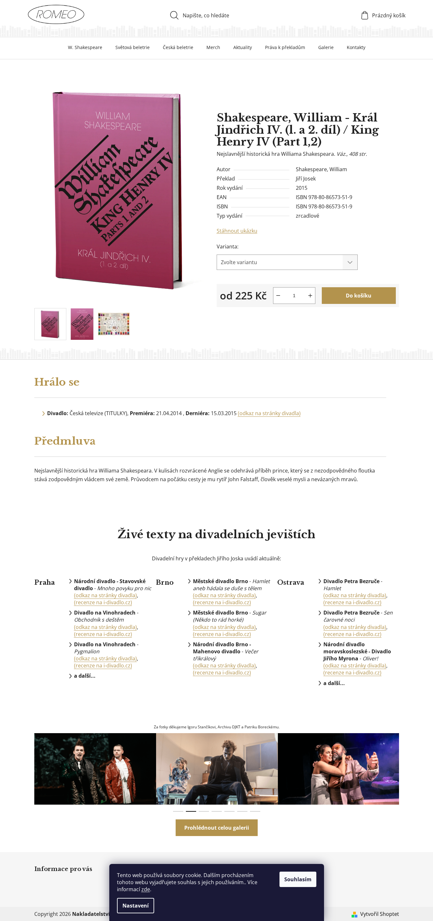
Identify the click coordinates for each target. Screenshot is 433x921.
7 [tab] (255, 811)
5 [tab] (229, 811)
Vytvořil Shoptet (379, 913)
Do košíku (358, 295)
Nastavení (135, 905)
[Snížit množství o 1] (278, 296)
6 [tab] (242, 811)
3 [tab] (204, 811)
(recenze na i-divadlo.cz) (103, 602)
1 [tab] (178, 811)
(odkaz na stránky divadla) (269, 413)
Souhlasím (298, 879)
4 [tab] (217, 811)
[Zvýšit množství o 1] (310, 296)
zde (145, 889)
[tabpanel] (95, 769)
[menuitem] (85, 47)
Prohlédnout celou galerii (216, 827)
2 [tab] (191, 811)
